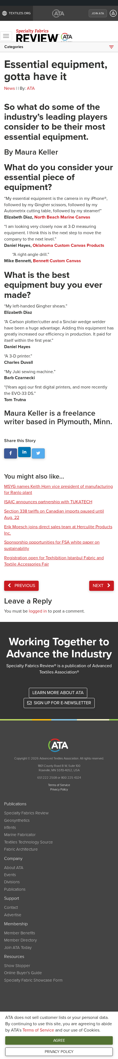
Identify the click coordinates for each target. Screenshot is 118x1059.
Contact (11, 907)
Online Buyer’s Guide (23, 972)
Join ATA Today (18, 947)
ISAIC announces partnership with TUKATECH (48, 502)
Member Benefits (19, 933)
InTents (10, 827)
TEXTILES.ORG (20, 13)
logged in (38, 611)
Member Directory (20, 940)
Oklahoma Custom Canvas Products (68, 245)
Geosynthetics (17, 820)
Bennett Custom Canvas (57, 261)
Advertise (12, 914)
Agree (59, 1040)
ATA (31, 88)
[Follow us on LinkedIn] (24, 452)
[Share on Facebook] (10, 453)
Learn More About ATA (58, 692)
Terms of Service (38, 1030)
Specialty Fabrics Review (26, 813)
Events (10, 874)
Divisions (12, 881)
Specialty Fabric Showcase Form (33, 980)
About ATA (13, 867)
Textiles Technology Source (28, 842)
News (9, 88)
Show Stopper (17, 965)
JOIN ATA (98, 13)
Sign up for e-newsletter (62, 703)
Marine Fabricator (20, 834)
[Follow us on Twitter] (38, 453)
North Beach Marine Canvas (62, 217)
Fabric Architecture (21, 849)
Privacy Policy (59, 1051)
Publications (15, 889)
